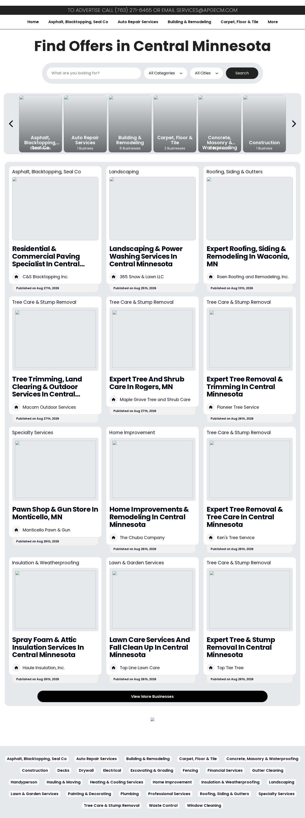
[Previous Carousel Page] (11, 123)
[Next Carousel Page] (293, 123)
